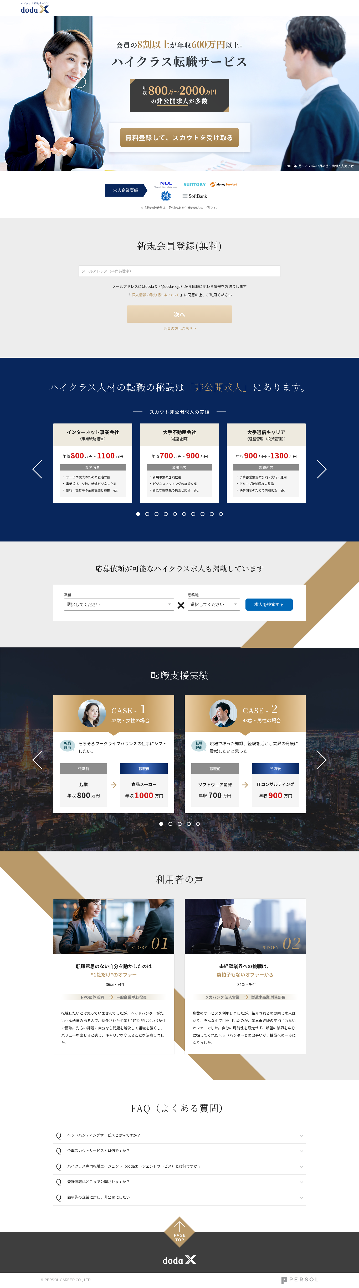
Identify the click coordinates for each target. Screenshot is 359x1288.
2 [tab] (147, 514)
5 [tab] (175, 514)
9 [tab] (212, 514)
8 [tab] (202, 514)
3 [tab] (156, 514)
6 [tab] (184, 514)
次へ (179, 314)
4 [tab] (166, 514)
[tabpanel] (179, 463)
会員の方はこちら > (179, 328)
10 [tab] (221, 514)
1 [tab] (138, 514)
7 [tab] (193, 514)
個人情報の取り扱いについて (156, 294)
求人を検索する (269, 604)
